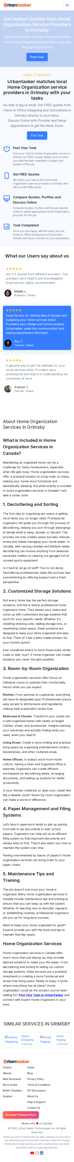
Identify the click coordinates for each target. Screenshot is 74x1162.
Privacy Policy (35, 1078)
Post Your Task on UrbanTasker (41, 995)
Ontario (7, 1067)
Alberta (7, 1073)
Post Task (37, 135)
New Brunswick (12, 1078)
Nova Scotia (10, 1084)
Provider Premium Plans (21, 1114)
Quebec (8, 1096)
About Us (32, 1096)
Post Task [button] (37, 57)
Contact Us (33, 1107)
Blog (30, 1073)
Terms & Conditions (38, 1084)
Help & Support (36, 1102)
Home (30, 1067)
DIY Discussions (36, 1090)
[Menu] (67, 5)
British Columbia (12, 1090)
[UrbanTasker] (16, 1062)
